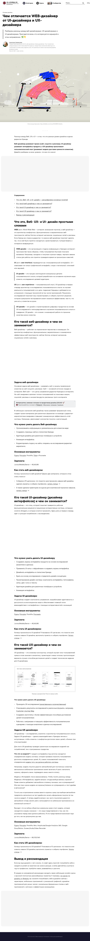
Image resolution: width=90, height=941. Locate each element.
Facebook (60, 405)
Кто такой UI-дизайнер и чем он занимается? (33, 207)
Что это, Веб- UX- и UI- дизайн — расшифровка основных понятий (42, 200)
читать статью (52, 484)
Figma (16, 455)
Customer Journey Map (25, 711)
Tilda (35, 455)
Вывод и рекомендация (25, 215)
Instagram (54, 405)
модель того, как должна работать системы (42, 762)
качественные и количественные (52, 704)
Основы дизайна (7, 12)
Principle (23, 455)
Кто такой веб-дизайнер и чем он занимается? (34, 204)
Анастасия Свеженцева (15, 42)
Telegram (39, 405)
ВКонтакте (46, 405)
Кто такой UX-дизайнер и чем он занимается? (34, 211)
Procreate (37, 614)
